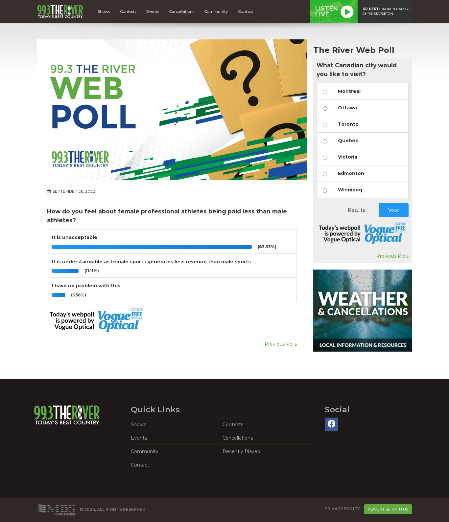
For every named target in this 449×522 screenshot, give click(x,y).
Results (356, 210)
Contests (128, 11)
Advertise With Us (388, 509)
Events (152, 11)
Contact (245, 11)
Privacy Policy (342, 508)
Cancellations (181, 11)
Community (216, 11)
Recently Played (241, 451)
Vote (393, 210)
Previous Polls (281, 344)
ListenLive (326, 11)
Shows (104, 11)
